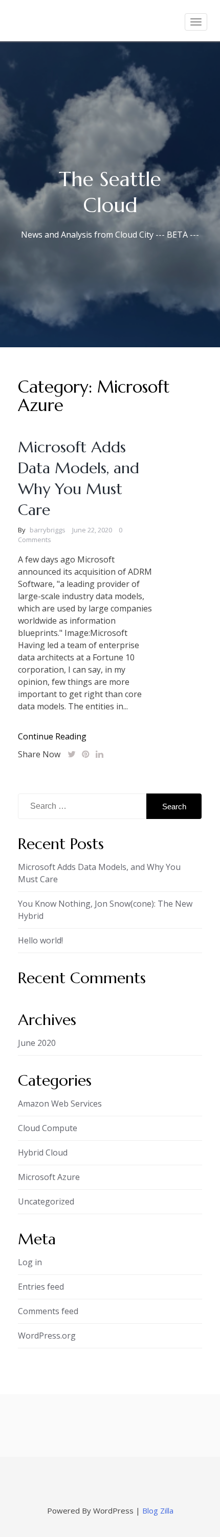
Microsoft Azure (49, 1177)
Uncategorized (46, 1201)
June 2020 (37, 1042)
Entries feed (41, 1286)
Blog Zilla (157, 1510)
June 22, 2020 (92, 529)
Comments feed (48, 1311)
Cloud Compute (47, 1128)
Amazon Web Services (60, 1103)
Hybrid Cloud (43, 1152)
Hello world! (40, 940)
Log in (30, 1262)
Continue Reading (52, 736)
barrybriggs (47, 529)
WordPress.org (47, 1335)
